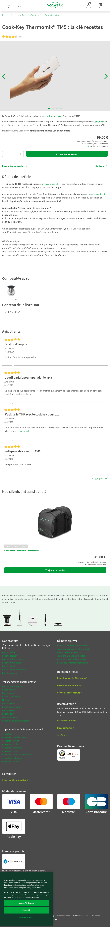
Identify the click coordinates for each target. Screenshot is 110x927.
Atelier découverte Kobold (69, 652)
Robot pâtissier (9, 655)
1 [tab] (49, 108)
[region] (26, 899)
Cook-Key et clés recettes (49, 15)
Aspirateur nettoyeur (12, 757)
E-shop (4, 15)
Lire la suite (24, 431)
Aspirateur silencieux (12, 747)
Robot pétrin (8, 713)
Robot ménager (9, 673)
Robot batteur (9, 689)
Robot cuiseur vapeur (12, 686)
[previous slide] (4, 76)
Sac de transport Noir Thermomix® (21, 550)
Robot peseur (8, 710)
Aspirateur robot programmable (17, 754)
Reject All (26, 910)
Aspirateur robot (10, 751)
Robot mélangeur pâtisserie (15, 720)
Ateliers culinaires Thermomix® (72, 645)
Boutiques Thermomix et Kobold (72, 662)
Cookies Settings (26, 917)
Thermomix (15, 15)
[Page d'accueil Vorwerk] (55, 5)
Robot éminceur (10, 717)
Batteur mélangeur (11, 696)
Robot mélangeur (10, 693)
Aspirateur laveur (10, 740)
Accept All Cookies (26, 903)
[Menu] (78, 751)
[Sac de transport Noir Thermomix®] (55, 523)
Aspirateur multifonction (14, 737)
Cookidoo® (99, 121)
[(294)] (10, 36)
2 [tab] (53, 108)
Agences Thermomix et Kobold (72, 659)
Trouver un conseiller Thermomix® (73, 648)
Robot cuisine (8, 652)
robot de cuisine (55, 116)
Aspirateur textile (10, 744)
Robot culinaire (9, 666)
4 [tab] (61, 108)
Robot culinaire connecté (14, 669)
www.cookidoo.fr (50, 183)
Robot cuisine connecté (13, 659)
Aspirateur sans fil (10, 761)
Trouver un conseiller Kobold (71, 655)
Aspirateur (7, 733)
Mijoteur (6, 700)
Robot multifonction (12, 662)
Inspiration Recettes (29, 15)
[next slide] (106, 76)
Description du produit (13, 165)
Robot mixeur (8, 703)
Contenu (99, 165)
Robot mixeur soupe (12, 706)
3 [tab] (57, 108)
